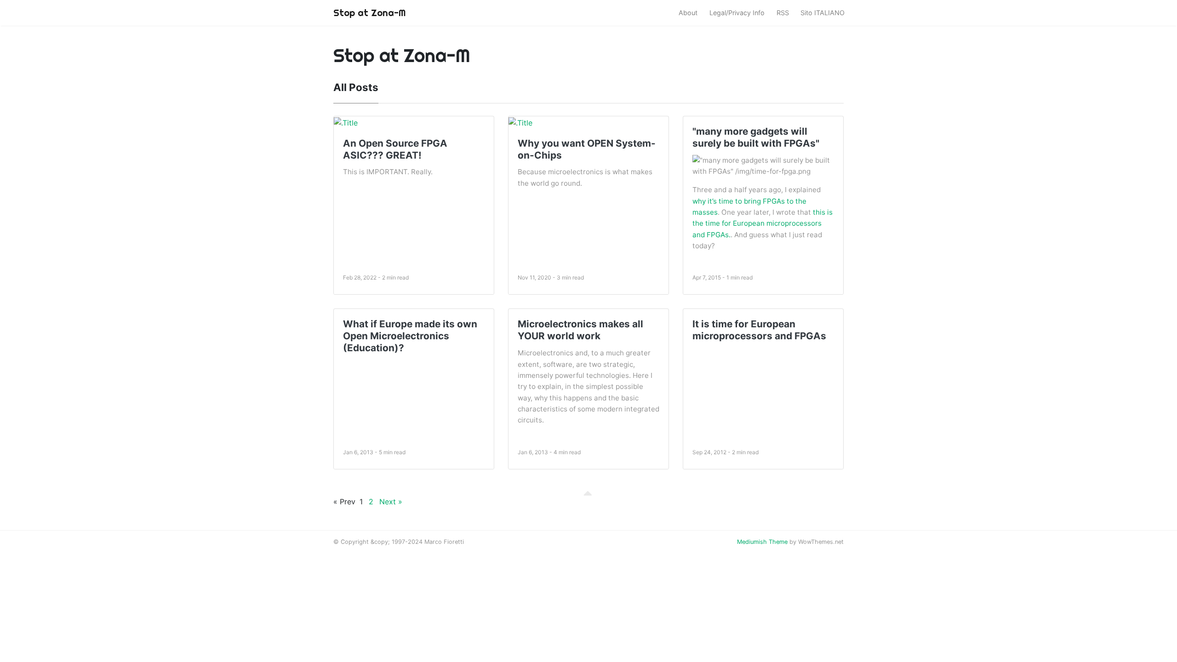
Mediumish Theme (762, 541)
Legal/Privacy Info (737, 13)
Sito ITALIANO (822, 13)
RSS (783, 13)
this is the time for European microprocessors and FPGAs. (762, 223)
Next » (390, 501)
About (688, 13)
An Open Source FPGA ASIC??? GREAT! (395, 149)
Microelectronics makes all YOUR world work (580, 330)
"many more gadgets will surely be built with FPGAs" (755, 137)
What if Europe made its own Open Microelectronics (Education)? (410, 336)
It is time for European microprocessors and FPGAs (759, 330)
